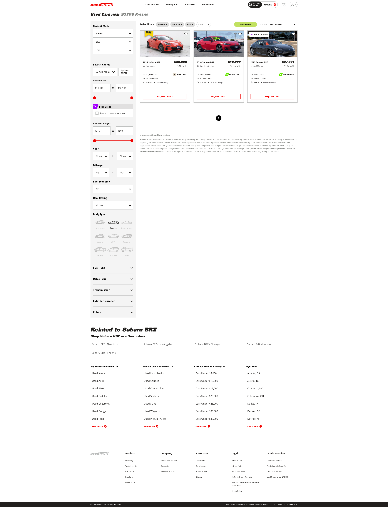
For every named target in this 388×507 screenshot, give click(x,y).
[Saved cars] (283, 4)
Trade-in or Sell (131, 466)
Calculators (200, 460)
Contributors (201, 466)
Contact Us (165, 466)
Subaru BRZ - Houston (259, 344)
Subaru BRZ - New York (105, 344)
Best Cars (129, 477)
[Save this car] (186, 34)
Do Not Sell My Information (242, 477)
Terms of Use (236, 460)
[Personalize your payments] (185, 66)
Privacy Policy (236, 466)
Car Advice (129, 471)
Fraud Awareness (238, 471)
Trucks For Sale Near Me (276, 466)
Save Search (245, 24)
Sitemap (199, 477)
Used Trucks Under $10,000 (277, 477)
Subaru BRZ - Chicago (207, 344)
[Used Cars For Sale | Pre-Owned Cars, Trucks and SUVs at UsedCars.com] (101, 5)
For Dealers (208, 4)
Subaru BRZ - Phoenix (104, 353)
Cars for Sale (152, 4)
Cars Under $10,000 (274, 471)
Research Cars (130, 482)
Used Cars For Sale (274, 460)
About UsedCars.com (169, 460)
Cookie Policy (236, 491)
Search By (129, 460)
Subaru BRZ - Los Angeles (158, 344)
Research (190, 4)
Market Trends (201, 471)
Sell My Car (172, 4)
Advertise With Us (168, 471)
